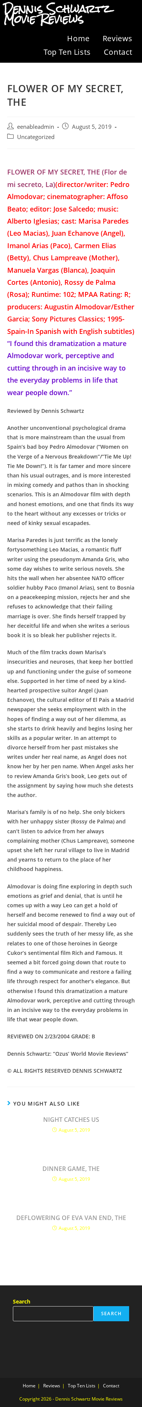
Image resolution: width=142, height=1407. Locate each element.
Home (78, 38)
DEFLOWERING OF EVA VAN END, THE (71, 1218)
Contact (118, 52)
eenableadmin (35, 126)
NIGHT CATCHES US (71, 1119)
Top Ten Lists (67, 52)
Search (21, 1301)
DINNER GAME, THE (71, 1169)
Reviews (118, 38)
